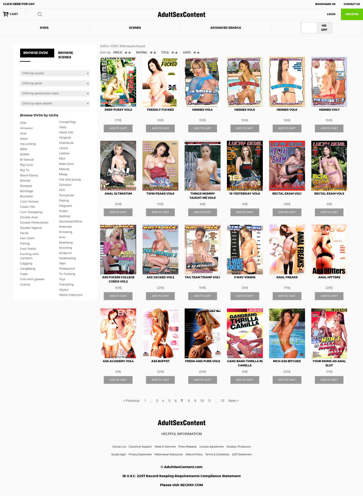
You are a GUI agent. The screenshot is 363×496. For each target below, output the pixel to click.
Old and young (70, 179)
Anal (23, 133)
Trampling (66, 284)
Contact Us (352, 4)
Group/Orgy (67, 122)
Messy (63, 174)
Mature (64, 169)
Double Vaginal (31, 228)
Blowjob (26, 186)
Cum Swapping (31, 212)
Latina (63, 148)
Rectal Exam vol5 (329, 193)
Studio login (118, 454)
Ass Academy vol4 (118, 361)
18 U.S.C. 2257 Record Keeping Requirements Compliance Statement (181, 476)
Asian (24, 138)
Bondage (26, 191)
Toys (62, 279)
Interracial (66, 143)
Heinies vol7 (329, 109)
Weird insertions (70, 295)
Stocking (65, 247)
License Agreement (212, 446)
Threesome (67, 268)
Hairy (62, 127)
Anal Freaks (287, 277)
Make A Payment (165, 446)
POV (62, 190)
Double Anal (29, 217)
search (40, 14)
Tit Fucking (67, 274)
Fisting (25, 243)
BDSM (24, 154)
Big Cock (26, 165)
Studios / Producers (239, 446)
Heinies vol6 (287, 109)
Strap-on (65, 253)
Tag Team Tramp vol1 (202, 277)
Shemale (65, 226)
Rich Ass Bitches (287, 361)
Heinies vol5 (244, 109)
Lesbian (64, 153)
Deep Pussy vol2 (118, 109)
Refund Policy (194, 454)
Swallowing (67, 258)
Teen (62, 263)
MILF (62, 158)
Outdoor (65, 185)
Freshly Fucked (160, 109)
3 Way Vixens (244, 277)
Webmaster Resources (168, 454)
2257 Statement (242, 454)
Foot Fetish (28, 248)
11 (209, 400)
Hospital (65, 137)
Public (63, 211)
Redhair (64, 216)
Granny (25, 284)
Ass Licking (28, 144)
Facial (24, 233)
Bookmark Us (325, 4)
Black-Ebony (29, 175)
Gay (19, 4)
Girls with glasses (32, 279)
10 (202, 400)
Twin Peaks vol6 (160, 193)
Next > (233, 400)
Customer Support (140, 446)
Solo (62, 237)
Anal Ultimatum (118, 193)
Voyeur (64, 289)
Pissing (64, 200)
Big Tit (24, 170)
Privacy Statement (140, 454)
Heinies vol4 (202, 109)
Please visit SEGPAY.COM (181, 485)
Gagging (26, 263)
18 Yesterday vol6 (244, 193)
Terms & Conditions (217, 454)
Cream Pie (27, 207)
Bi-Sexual (27, 159)
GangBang (27, 268)
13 (222, 400)
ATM (23, 123)
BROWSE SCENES (65, 55)
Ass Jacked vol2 (160, 277)
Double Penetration (34, 222)
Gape (24, 274)
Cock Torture (29, 201)
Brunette (26, 196)
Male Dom (66, 164)
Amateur (26, 128)
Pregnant (65, 205)
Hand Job (66, 132)
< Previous (131, 400)
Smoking (65, 232)
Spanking (66, 242)
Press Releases (188, 446)
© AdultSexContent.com (182, 467)
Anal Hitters (329, 277)
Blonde (25, 180)
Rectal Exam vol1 (287, 193)
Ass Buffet (160, 361)
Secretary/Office (70, 221)
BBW (23, 149)
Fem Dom (27, 238)
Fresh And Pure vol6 (202, 361)
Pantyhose (66, 195)
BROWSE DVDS (35, 53)
